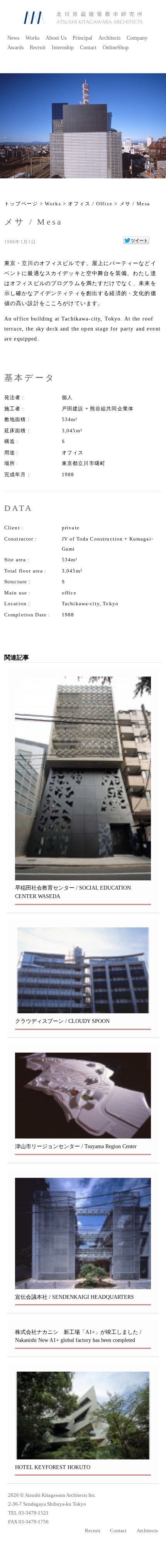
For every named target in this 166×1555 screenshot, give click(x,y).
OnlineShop (116, 47)
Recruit (38, 47)
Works (32, 38)
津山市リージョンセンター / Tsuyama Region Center (76, 1146)
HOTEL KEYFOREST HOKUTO (52, 1467)
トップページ (21, 204)
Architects (109, 38)
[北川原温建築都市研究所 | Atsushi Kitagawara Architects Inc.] (83, 17)
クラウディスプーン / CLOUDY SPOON (62, 1021)
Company (137, 38)
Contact (88, 47)
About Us (56, 38)
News (13, 38)
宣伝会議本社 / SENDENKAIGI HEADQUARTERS (74, 1297)
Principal (82, 38)
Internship (63, 47)
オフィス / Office (90, 204)
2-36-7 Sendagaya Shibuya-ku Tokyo (47, 1504)
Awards (15, 47)
